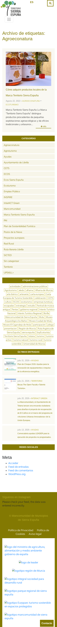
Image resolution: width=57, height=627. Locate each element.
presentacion (10, 328)
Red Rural (9, 243)
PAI (5, 220)
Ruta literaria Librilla (14, 249)
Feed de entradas (18, 466)
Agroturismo (10, 151)
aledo (21, 290)
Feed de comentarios (20, 470)
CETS (6, 168)
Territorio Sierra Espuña (15, 336)
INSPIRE (8, 197)
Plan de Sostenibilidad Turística (19, 226)
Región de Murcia (27, 328)
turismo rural (36, 340)
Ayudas (8, 156)
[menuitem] (31, 2)
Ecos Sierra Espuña (14, 180)
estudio (31, 305)
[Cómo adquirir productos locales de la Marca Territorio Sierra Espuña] (28, 69)
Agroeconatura (31, 101)
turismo (40, 336)
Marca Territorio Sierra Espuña (19, 214)
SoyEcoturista (43, 332)
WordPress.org (17, 474)
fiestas (15, 309)
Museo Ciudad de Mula (40, 321)
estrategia (21, 305)
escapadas (9, 305)
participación (39, 324)
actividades (15, 286)
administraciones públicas (35, 286)
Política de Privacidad (20, 530)
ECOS (7, 174)
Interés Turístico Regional (29, 313)
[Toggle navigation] (9, 19)
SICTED (8, 255)
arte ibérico (12, 294)
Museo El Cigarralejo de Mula (17, 324)
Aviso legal (35, 533)
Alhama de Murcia (43, 290)
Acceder (13, 463)
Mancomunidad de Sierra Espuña (21, 317)
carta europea (37, 294)
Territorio (8, 267)
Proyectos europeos (14, 238)
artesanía (24, 294)
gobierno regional (28, 309)
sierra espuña (28, 332)
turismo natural (21, 340)
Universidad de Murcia (34, 344)
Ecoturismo (12, 104)
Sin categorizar (11, 261)
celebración (40, 298)
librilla (46, 313)
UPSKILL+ (9, 272)
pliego (51, 324)
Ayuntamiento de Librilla (16, 162)
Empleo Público (12, 191)
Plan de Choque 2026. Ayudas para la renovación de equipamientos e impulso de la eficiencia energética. (34, 368)
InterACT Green (12, 203)
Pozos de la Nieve (13, 232)
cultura (8, 302)
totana (32, 336)
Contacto (46, 623)
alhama (29, 290)
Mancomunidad (12, 209)
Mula (41, 317)
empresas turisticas (43, 302)
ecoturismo (26, 302)
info (44, 126)
